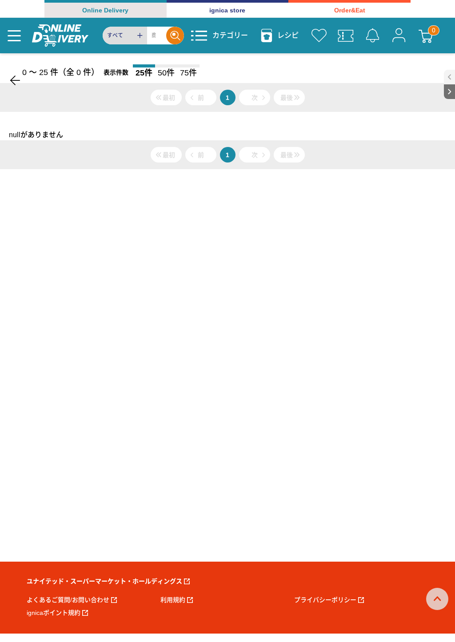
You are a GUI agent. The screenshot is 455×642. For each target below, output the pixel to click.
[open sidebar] (449, 77)
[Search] (175, 35)
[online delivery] (60, 35)
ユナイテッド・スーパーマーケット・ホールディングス (104, 581)
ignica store (227, 10)
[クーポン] (346, 36)
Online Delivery (105, 10)
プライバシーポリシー (325, 599)
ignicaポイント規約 (53, 612)
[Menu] (14, 35)
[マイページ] (399, 36)
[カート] (426, 36)
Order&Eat (349, 10)
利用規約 (172, 599)
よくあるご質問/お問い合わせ (68, 599)
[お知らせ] (372, 36)
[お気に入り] (319, 36)
